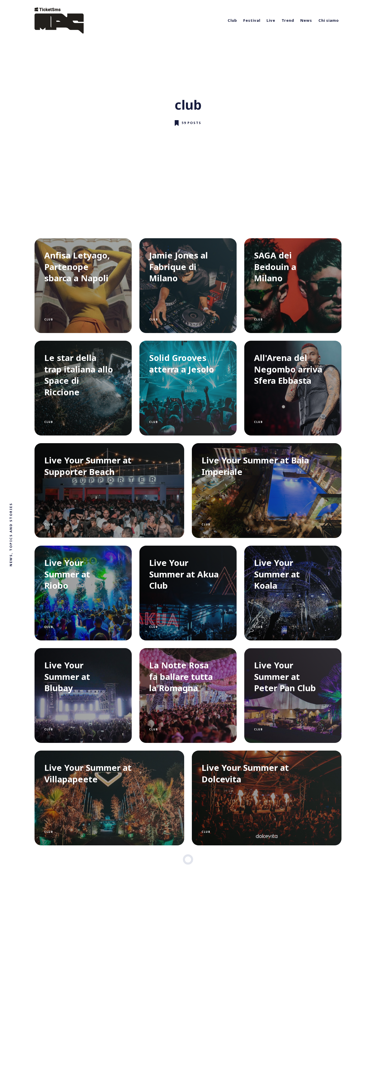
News (306, 20)
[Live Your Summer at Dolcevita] (266, 798)
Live (271, 20)
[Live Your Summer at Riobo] (83, 593)
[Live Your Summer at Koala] (292, 593)
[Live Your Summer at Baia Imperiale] (266, 490)
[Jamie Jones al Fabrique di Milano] (188, 285)
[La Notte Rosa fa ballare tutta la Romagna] (188, 695)
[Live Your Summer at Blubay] (83, 695)
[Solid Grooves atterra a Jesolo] (188, 388)
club (48, 319)
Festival (251, 20)
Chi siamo (328, 20)
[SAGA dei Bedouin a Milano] (292, 285)
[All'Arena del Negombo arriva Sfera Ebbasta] (292, 388)
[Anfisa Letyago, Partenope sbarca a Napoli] (83, 285)
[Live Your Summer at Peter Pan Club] (292, 695)
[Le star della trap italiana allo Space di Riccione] (83, 388)
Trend (288, 20)
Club (232, 20)
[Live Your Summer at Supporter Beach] (109, 490)
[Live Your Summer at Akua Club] (188, 593)
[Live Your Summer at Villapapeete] (109, 798)
